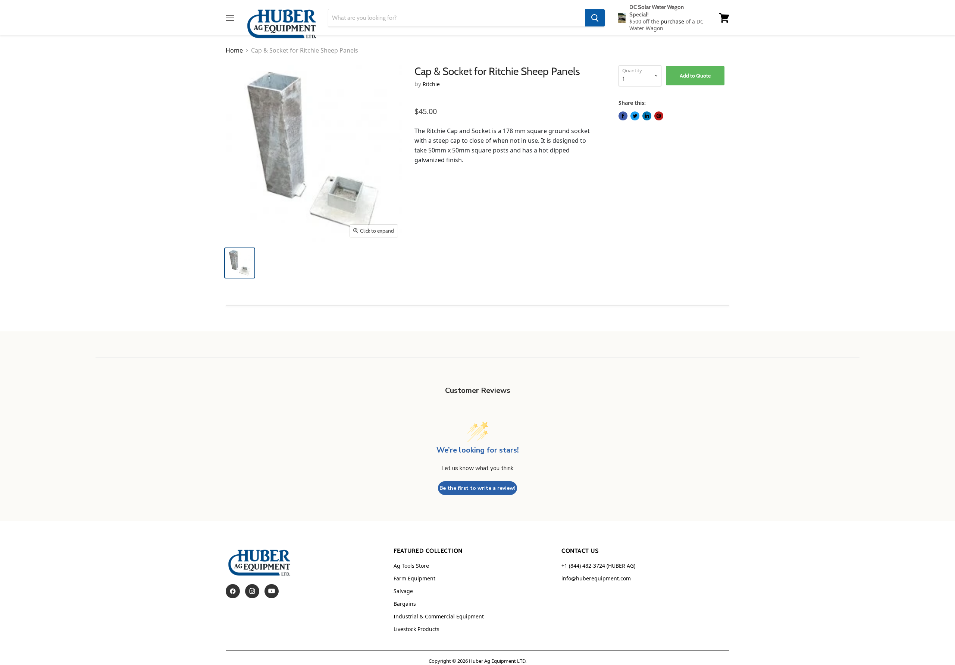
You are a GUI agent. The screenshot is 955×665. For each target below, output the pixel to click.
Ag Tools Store (411, 565)
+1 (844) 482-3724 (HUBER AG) (598, 565)
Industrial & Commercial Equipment (439, 616)
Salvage (403, 591)
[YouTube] (271, 591)
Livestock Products (416, 629)
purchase (673, 21)
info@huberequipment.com (596, 578)
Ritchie (431, 84)
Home (234, 50)
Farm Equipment (414, 578)
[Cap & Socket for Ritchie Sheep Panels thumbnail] (239, 263)
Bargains (405, 603)
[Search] (595, 17)
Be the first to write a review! (477, 488)
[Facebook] (233, 591)
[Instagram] (252, 591)
